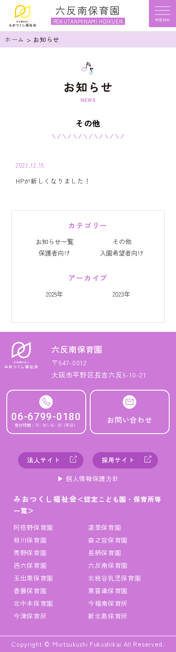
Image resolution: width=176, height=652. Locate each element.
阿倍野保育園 (33, 527)
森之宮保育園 (108, 539)
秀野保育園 (30, 552)
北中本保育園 (33, 603)
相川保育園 (30, 539)
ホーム (14, 39)
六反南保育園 (108, 565)
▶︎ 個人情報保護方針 (88, 478)
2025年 (54, 293)
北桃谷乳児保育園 (114, 577)
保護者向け (54, 252)
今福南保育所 (108, 603)
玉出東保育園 (33, 577)
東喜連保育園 (108, 590)
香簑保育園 (30, 590)
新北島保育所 (108, 615)
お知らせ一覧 (55, 241)
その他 (121, 241)
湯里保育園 (104, 527)
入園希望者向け (122, 252)
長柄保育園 (104, 552)
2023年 (121, 293)
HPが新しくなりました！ (53, 180)
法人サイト (43, 459)
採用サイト (118, 459)
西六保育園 (30, 565)
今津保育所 (30, 615)
